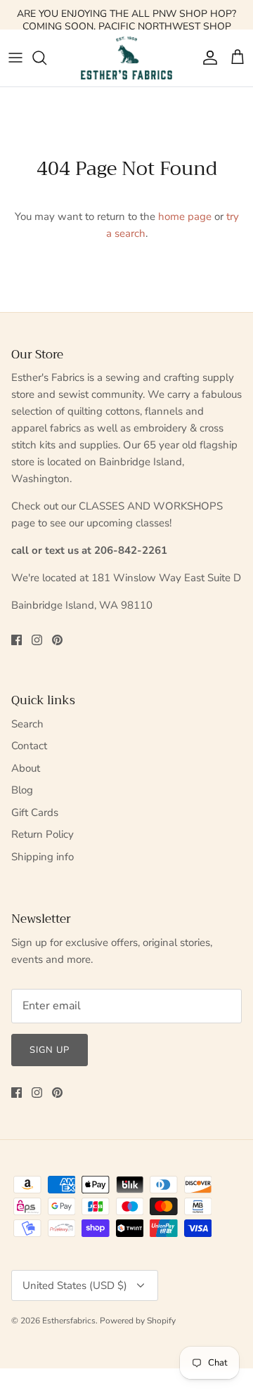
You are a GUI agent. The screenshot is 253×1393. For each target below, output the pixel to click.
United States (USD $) (74, 1285)
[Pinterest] (57, 640)
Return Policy (42, 834)
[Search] (46, 57)
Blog (22, 790)
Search (27, 724)
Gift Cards (34, 812)
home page (185, 216)
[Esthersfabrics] (126, 58)
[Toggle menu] (15, 57)
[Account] (206, 57)
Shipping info (42, 857)
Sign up (50, 1050)
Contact (29, 746)
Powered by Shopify (138, 1320)
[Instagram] (37, 640)
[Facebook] (16, 640)
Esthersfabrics (69, 1320)
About (25, 768)
